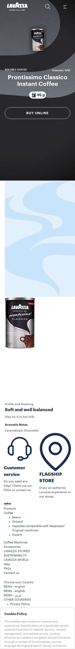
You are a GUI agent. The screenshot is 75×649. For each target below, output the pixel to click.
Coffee (8, 513)
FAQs (7, 568)
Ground (17, 521)
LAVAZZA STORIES (17, 551)
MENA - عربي (12, 595)
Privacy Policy (20, 604)
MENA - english (14, 591)
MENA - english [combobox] (14, 586)
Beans (16, 517)
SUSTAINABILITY (15, 555)
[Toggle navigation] (65, 6)
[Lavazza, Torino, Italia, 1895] (17, 6)
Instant (17, 534)
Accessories (12, 546)
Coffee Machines (16, 542)
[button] (47, 6)
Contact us (11, 573)
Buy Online (37, 113)
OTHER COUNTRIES (17, 599)
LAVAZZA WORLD (16, 560)
